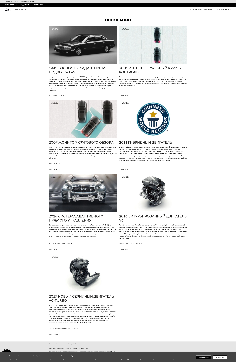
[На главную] (8, 9)
